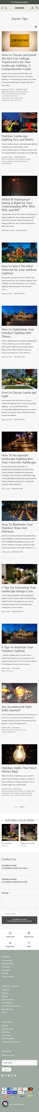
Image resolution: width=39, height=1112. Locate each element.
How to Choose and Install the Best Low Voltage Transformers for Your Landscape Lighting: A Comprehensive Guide (19, 62)
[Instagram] (5, 1075)
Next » (22, 807)
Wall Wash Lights (8, 964)
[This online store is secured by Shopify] (21, 1093)
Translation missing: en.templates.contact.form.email (14, 880)
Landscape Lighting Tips (20, 161)
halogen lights (9, 730)
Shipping (5, 996)
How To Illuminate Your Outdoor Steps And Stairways (17, 528)
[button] (5, 1104)
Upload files (10, 914)
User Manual (6, 1035)
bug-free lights (18, 791)
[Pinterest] (15, 1075)
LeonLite (9, 1104)
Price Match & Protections (11, 1006)
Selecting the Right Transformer (11, 100)
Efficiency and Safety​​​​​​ (8, 94)
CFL (25, 791)
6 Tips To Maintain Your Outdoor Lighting (17, 649)
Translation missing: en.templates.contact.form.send (19, 920)
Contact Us (5, 990)
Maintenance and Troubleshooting (12, 98)
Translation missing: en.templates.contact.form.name (14, 866)
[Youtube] (9, 1075)
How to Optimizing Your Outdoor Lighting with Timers (18, 333)
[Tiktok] (12, 1075)
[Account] (31, 7)
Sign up (6, 1069)
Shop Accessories (8, 976)
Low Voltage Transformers (10, 96)
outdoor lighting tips (26, 793)
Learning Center (7, 1029)
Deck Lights (6, 967)
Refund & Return (8, 999)
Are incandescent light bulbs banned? (17, 708)
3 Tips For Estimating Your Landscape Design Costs (19, 589)
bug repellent (9, 791)
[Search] (7, 7)
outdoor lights (6, 795)
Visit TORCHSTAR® (8, 1039)
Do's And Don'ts (10, 159)
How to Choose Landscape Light (19, 394)
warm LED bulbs (16, 795)
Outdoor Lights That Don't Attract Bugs (19, 769)
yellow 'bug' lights (26, 795)
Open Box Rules (7, 1009)
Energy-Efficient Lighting (22, 159)
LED (14, 732)
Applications (6, 1032)
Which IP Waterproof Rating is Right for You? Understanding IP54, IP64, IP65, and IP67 (18, 205)
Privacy (4, 1012)
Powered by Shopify (18, 1104)
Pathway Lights (7, 960)
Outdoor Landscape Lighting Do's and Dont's (17, 137)
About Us (5, 1026)
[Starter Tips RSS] (36, 26)
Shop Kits (5, 973)
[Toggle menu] (2, 7)
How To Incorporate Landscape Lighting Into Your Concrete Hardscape (19, 458)
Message (5, 893)
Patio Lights (6, 970)
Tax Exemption (7, 1003)
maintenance (9, 671)
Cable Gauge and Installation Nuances (16, 92)
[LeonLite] (19, 7)
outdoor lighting (6, 163)
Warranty (5, 993)
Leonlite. (16, 793)
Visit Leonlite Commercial (11, 1042)
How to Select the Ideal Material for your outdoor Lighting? (19, 269)
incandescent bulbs (20, 730)
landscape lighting (20, 94)
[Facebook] (2, 1075)
